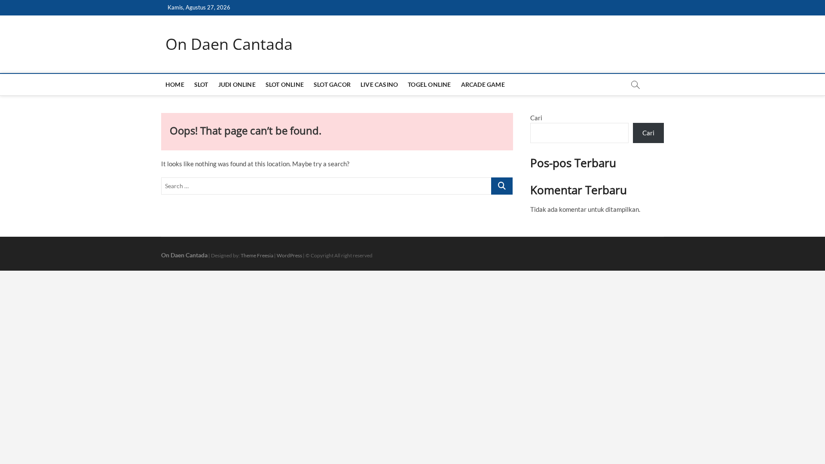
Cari (536, 118)
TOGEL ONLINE (429, 84)
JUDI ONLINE (237, 84)
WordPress (289, 255)
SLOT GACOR (332, 84)
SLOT (201, 84)
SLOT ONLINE (285, 84)
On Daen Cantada (229, 44)
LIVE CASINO (379, 84)
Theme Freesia (257, 255)
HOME (174, 84)
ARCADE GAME (483, 84)
